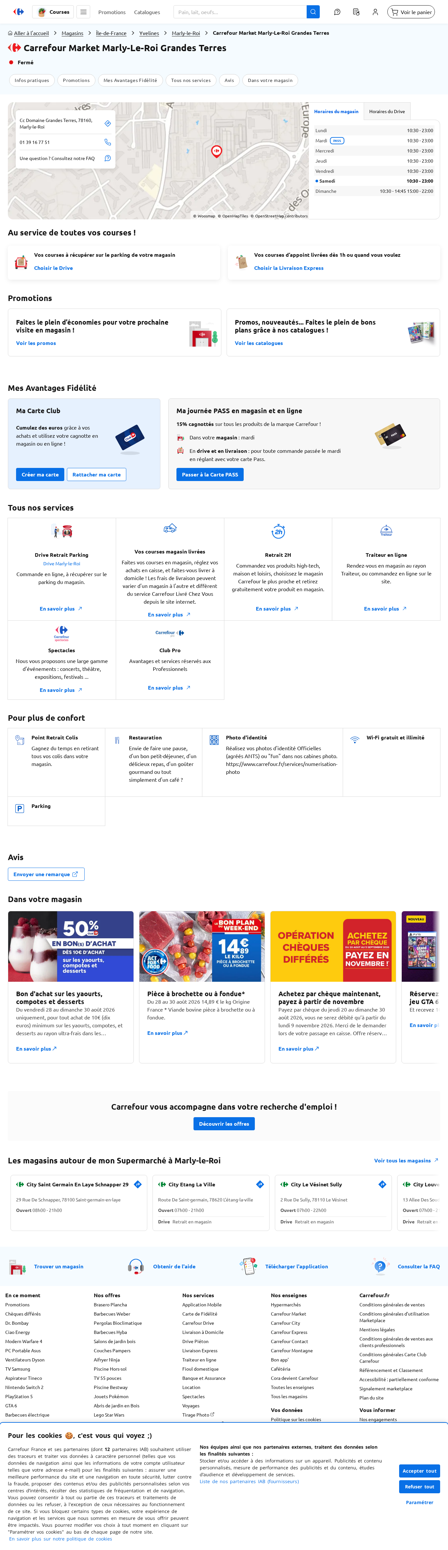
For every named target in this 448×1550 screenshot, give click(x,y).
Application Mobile (202, 1304)
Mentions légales (377, 1329)
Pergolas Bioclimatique (118, 1323)
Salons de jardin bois (114, 1341)
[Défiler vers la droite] (424, 991)
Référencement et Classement (391, 1370)
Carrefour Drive (198, 1323)
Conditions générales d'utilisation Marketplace (394, 1317)
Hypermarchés (286, 1304)
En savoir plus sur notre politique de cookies (60, 1539)
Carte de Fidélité (199, 1314)
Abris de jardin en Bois (116, 1405)
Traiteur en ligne (199, 1359)
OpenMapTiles (233, 215)
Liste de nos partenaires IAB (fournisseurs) (249, 1481)
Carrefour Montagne (292, 1350)
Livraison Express (199, 1350)
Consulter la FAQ (419, 1266)
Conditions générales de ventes (392, 1304)
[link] (138, 1187)
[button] (83, 11)
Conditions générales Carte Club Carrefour (392, 1357)
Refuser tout (420, 1486)
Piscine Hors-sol (110, 1369)
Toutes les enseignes (292, 1387)
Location (191, 1387)
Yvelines (149, 33)
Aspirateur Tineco (23, 1378)
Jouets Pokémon (111, 1396)
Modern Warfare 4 (23, 1341)
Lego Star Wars (109, 1415)
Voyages (190, 1405)
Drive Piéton (195, 1341)
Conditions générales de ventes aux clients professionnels (396, 1342)
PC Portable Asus (23, 1350)
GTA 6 (11, 1405)
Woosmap (204, 215)
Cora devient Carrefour (294, 1378)
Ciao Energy (17, 1332)
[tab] (336, 111)
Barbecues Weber (112, 1314)
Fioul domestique (200, 1369)
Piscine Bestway (111, 1387)
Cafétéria (280, 1369)
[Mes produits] (356, 11)
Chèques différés (23, 1314)
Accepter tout (420, 1471)
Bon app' (280, 1359)
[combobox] (246, 11)
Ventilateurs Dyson (25, 1359)
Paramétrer (420, 1502)
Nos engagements (378, 1419)
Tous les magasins (289, 1396)
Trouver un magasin (58, 1266)
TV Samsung (17, 1369)
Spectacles (193, 1396)
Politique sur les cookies (296, 1419)
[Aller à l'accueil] (18, 11)
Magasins (72, 33)
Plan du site (371, 1397)
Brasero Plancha (110, 1304)
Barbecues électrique (27, 1415)
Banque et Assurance (204, 1378)
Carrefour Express (289, 1332)
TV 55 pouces (107, 1378)
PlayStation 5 (19, 1396)
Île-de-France (111, 33)
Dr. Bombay (17, 1323)
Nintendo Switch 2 (24, 1387)
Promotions (17, 1304)
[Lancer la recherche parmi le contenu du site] (313, 12)
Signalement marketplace (386, 1388)
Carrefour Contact (289, 1341)
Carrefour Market (288, 1314)
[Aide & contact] (337, 11)
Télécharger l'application (296, 1266)
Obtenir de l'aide (174, 1266)
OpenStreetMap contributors (279, 215)
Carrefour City (285, 1323)
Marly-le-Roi (186, 33)
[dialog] (224, 1486)
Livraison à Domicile (203, 1332)
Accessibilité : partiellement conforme (399, 1379)
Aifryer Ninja (107, 1359)
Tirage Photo (196, 1415)
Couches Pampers (112, 1350)
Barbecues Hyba (110, 1332)
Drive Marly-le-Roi (61, 563)
